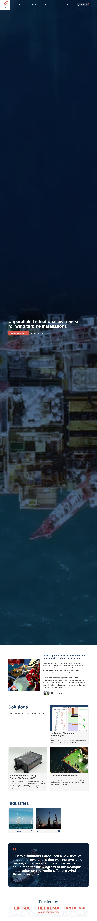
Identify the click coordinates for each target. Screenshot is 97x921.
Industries (22, 4)
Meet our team (56, 693)
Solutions (35, 4)
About (58, 4)
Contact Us (84, 4)
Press (69, 4)
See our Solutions (17, 333)
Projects (47, 4)
